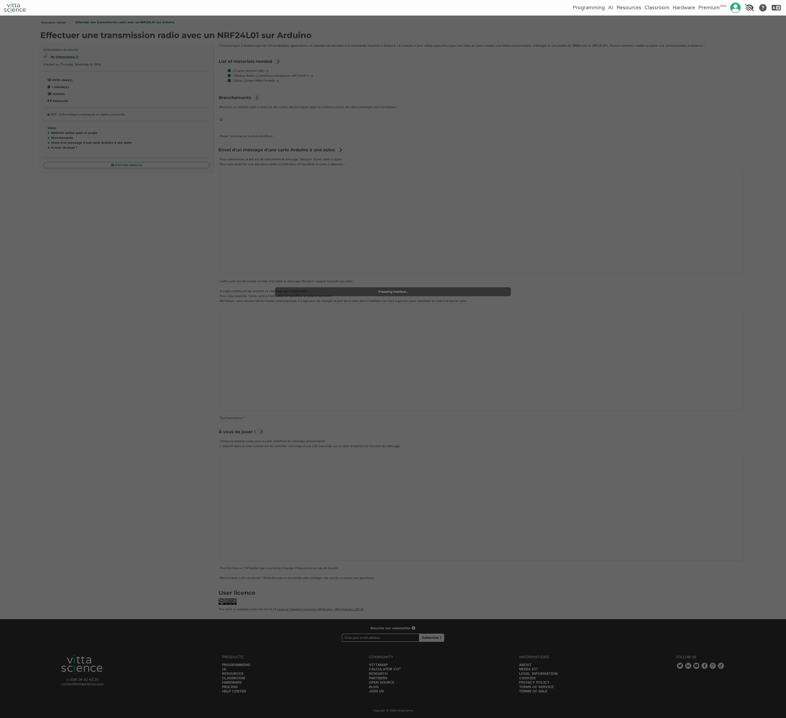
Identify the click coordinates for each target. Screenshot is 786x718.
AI (610, 8)
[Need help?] (763, 8)
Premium (712, 8)
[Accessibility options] (749, 8)
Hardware (684, 8)
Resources (629, 8)
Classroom (657, 8)
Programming (589, 8)
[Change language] (776, 8)
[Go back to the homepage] (15, 8)
